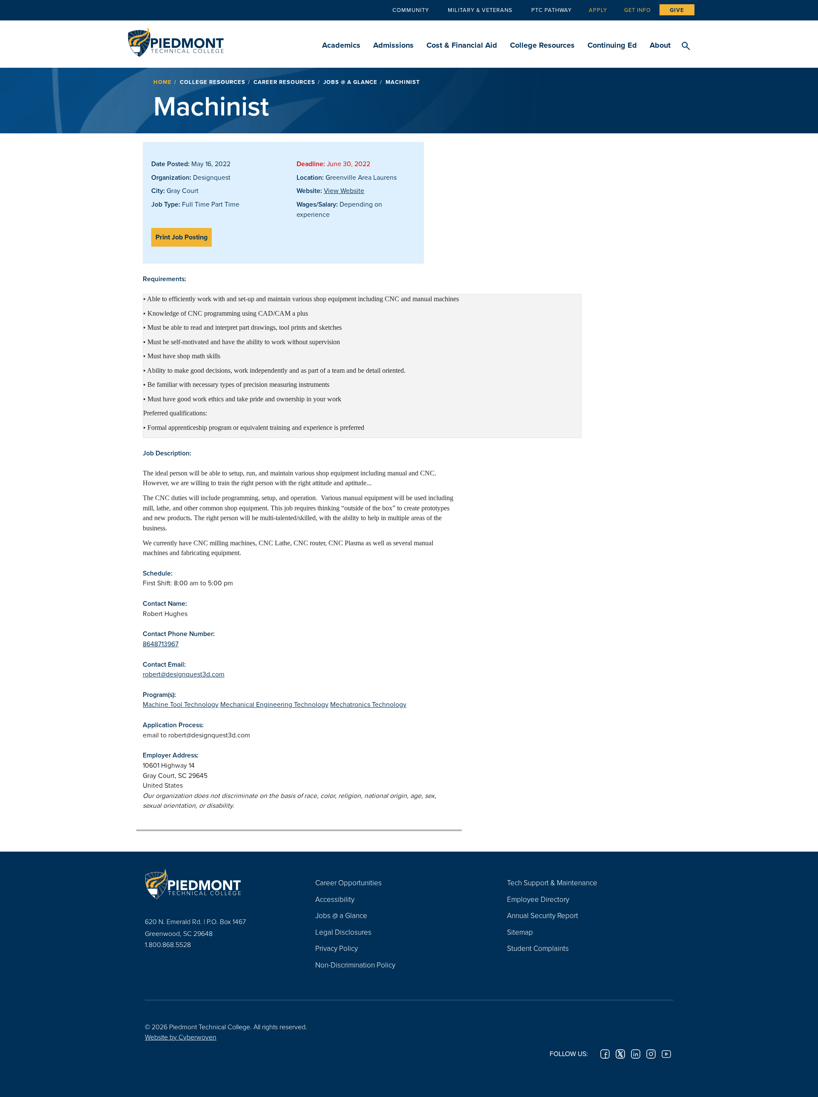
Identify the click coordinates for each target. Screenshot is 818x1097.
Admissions (393, 45)
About (660, 45)
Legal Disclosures (343, 932)
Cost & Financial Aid (461, 45)
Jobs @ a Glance (350, 82)
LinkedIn (635, 1054)
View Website (344, 190)
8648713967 (161, 643)
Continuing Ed (612, 45)
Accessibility (334, 899)
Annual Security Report (542, 915)
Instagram (651, 1054)
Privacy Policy (336, 948)
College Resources (542, 45)
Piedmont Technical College (176, 39)
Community (410, 10)
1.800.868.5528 (168, 944)
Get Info (637, 10)
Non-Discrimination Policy (355, 965)
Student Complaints (538, 948)
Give (677, 10)
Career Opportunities (348, 882)
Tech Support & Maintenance (552, 882)
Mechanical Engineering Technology (274, 704)
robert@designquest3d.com (184, 674)
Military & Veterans (480, 10)
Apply (598, 10)
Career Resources (284, 82)
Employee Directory (538, 899)
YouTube (666, 1054)
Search (685, 46)
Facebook (605, 1054)
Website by (180, 1037)
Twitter (620, 1054)
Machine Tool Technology (181, 704)
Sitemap (520, 932)
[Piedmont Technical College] (217, 884)
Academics (341, 45)
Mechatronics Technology (368, 704)
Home (162, 82)
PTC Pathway (551, 10)
